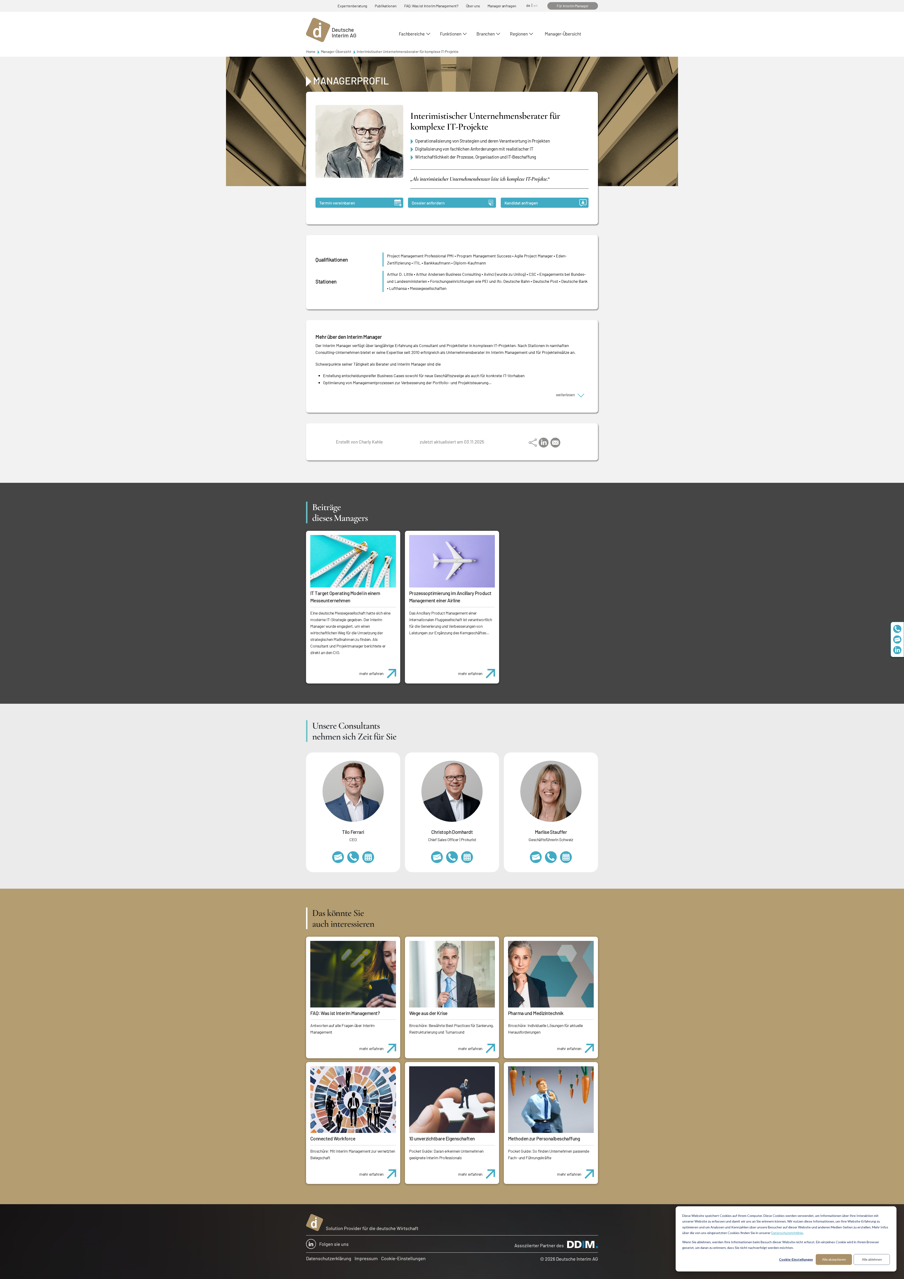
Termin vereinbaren (337, 202)
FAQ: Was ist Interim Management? (431, 6)
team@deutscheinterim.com (897, 640)
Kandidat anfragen (521, 202)
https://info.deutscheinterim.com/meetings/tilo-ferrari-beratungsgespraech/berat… (368, 857)
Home (310, 51)
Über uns (473, 6)
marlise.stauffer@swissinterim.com (536, 857)
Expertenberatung (352, 6)
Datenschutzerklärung (328, 1258)
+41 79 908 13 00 (551, 857)
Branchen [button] (485, 33)
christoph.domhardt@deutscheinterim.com (437, 857)
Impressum (366, 1258)
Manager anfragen (502, 6)
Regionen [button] (519, 33)
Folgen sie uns (334, 1244)
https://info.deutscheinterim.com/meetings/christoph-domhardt (467, 857)
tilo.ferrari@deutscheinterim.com (338, 857)
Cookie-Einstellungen (796, 1259)
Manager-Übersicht (563, 33)
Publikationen (386, 6)
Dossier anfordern (428, 202)
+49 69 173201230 (897, 629)
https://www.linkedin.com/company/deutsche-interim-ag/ (897, 650)
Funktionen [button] (450, 33)
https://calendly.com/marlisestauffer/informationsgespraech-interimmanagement (566, 857)
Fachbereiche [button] (411, 33)
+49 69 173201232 (452, 857)
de (528, 5)
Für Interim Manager (573, 6)
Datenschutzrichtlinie (787, 1233)
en (535, 5)
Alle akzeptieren (834, 1259)
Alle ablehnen (872, 1259)
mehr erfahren (371, 673)
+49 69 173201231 (353, 857)
